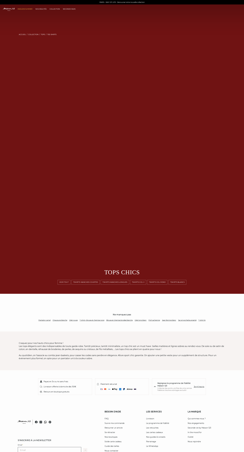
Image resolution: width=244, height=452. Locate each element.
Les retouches (152, 428)
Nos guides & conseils (155, 437)
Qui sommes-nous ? (197, 418)
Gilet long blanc (141, 320)
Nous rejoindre (194, 441)
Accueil (22, 34)
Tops (43, 34)
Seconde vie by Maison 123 (199, 428)
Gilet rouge (73, 320)
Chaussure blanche (60, 320)
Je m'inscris (199, 386)
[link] (25, 9)
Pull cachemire (154, 320)
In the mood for (195, 432)
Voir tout (64, 282)
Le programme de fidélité (157, 423)
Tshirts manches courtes (85, 282)
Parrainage (151, 441)
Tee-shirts (51, 34)
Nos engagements (196, 423)
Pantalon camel (45, 320)
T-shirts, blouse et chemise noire (92, 320)
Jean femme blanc (169, 320)
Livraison (150, 418)
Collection (33, 34)
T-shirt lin (202, 320)
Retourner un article (114, 428)
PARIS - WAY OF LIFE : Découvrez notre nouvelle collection (122, 2)
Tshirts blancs (177, 282)
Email (20, 445)
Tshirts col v (138, 282)
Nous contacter (111, 451)
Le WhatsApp (152, 446)
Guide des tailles (112, 446)
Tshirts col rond (157, 282)
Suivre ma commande (114, 423)
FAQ (107, 418)
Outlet (190, 437)
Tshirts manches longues (114, 282)
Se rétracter (110, 432)
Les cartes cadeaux (154, 432)
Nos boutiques (111, 437)
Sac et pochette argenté (187, 320)
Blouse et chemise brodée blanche (119, 320)
